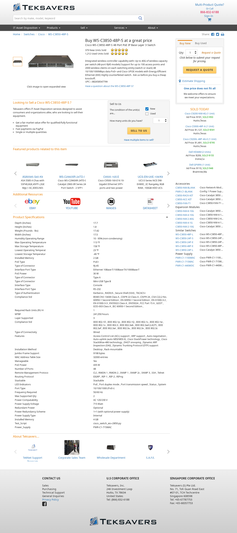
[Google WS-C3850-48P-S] (111, 201)
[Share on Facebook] (212, 34)
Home (16, 34)
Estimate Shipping (193, 81)
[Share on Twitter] (217, 34)
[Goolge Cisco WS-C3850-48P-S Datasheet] (150, 201)
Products (53, 27)
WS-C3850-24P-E (184, 242)
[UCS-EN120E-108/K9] (150, 164)
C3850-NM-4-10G (185, 215)
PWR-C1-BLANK (184, 191)
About (151, 27)
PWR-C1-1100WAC (185, 257)
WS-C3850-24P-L (184, 250)
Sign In (208, 16)
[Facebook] (45, 504)
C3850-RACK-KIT (184, 195)
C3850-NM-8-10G (185, 211)
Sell (83, 27)
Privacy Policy (50, 499)
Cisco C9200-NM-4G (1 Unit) (200, 113)
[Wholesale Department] (111, 447)
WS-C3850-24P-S (184, 238)
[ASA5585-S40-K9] (32, 164)
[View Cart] (209, 20)
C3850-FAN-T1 (183, 203)
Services (119, 27)
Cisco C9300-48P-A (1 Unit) (200, 126)
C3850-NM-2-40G (185, 218)
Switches (29, 34)
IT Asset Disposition (25, 27)
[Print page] (222, 34)
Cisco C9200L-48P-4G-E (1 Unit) (199, 139)
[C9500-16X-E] (111, 164)
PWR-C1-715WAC (185, 261)
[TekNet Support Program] (32, 447)
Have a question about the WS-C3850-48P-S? (109, 86)
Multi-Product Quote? (209, 5)
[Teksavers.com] (123, 521)
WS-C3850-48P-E (184, 246)
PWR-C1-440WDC (185, 265)
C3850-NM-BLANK (185, 187)
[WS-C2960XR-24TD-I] (72, 164)
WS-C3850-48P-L (184, 234)
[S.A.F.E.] (150, 447)
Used (153, 113)
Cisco (41, 34)
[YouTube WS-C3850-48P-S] (72, 201)
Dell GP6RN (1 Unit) (199, 164)
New (152, 108)
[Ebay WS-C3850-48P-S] (32, 201)
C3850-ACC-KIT (184, 199)
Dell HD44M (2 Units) (200, 152)
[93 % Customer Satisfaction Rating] (112, 53)
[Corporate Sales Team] (71, 447)
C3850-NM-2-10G (185, 226)
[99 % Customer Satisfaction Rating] (112, 50)
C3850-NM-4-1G (184, 222)
